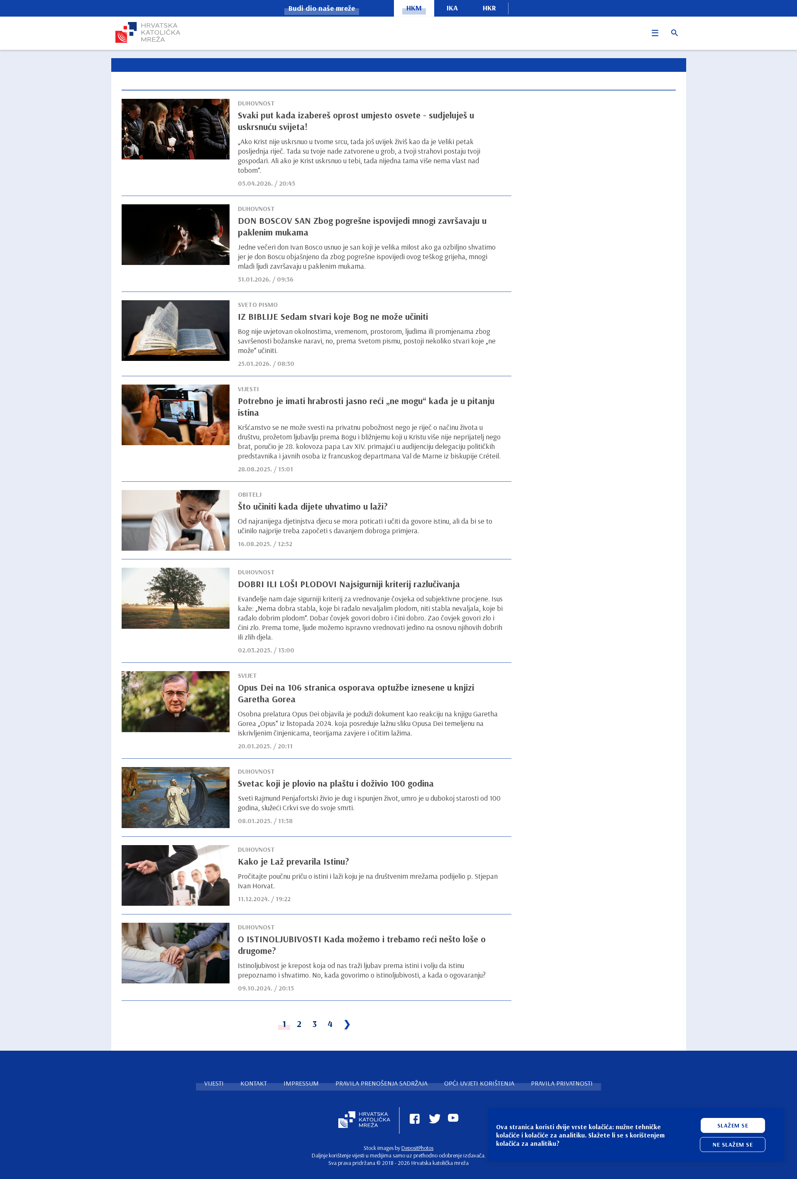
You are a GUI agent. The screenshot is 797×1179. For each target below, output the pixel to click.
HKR (489, 7)
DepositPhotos (417, 1148)
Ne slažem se (733, 1144)
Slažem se (732, 1125)
